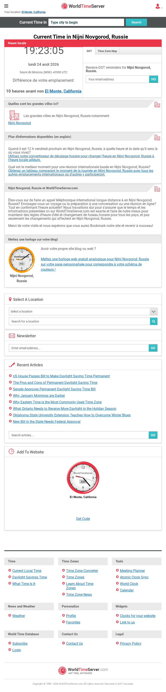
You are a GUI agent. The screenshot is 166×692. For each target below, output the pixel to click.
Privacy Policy (130, 644)
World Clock (129, 584)
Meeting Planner (132, 571)
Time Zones (75, 577)
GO (153, 348)
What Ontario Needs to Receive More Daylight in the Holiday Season (64, 409)
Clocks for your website (137, 616)
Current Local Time (26, 571)
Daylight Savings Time (29, 577)
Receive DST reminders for (118, 69)
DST (89, 51)
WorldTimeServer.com (83, 6)
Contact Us (74, 644)
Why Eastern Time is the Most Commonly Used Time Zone (57, 402)
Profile (71, 616)
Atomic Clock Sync (134, 577)
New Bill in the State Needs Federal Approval (46, 422)
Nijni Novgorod (19, 123)
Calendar (127, 590)
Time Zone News (79, 595)
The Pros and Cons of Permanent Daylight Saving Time (55, 383)
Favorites (73, 622)
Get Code (83, 519)
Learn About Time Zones (79, 586)
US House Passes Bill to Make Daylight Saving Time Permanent (61, 376)
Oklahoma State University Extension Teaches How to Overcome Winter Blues (72, 415)
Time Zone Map (107, 51)
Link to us (127, 622)
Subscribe (19, 644)
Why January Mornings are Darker (39, 396)
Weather (18, 616)
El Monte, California (63, 91)
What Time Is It (23, 584)
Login (16, 650)
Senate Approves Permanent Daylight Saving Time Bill (54, 389)
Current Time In (33, 22)
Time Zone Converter (82, 571)
